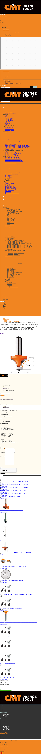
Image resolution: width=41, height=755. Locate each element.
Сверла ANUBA (8, 168)
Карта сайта (5, 716)
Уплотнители (7, 180)
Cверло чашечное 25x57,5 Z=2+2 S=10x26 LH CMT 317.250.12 (11, 510)
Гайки (6, 116)
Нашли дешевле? (6, 388)
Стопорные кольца (8, 123)
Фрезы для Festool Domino (9, 186)
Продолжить (3, 473)
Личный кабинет (6, 726)
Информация (6, 199)
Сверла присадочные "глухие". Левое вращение (13, 160)
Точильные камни (8, 179)
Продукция (6, 107)
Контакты (4, 308)
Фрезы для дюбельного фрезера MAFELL (12, 189)
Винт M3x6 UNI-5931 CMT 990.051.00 (7, 649)
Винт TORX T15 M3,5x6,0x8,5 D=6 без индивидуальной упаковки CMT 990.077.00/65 (16, 594)
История (6, 297)
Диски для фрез (7, 182)
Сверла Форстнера (8, 170)
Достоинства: (2, 452)
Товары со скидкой (6, 722)
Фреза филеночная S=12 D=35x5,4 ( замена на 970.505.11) (10, 478)
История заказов (6, 727)
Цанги (6, 135)
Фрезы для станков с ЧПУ (9, 190)
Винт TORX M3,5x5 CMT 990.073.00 (7, 677)
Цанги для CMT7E (8, 136)
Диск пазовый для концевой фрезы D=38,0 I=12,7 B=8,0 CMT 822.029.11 (13, 566)
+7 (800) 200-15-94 (6, 30)
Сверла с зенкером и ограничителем (11, 174)
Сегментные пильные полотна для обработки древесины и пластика (17, 146)
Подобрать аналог (3, 483)
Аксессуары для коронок (9, 127)
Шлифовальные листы (9, 149)
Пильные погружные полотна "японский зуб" (13, 141)
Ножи (6, 151)
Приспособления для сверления (10, 154)
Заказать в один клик (4, 396)
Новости (4, 307)
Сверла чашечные (8, 165)
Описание (4, 406)
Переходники (7, 134)
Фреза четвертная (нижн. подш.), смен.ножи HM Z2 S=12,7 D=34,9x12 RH (14, 487)
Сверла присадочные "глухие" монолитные (13, 159)
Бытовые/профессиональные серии (11, 109)
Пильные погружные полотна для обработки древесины (15, 142)
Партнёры (4, 721)
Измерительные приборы (9, 125)
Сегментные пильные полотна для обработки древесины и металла (17, 145)
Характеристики (6, 407)
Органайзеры (7, 185)
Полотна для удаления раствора (10, 144)
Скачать (6, 298)
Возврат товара (5, 715)
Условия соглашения (6, 709)
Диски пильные (5, 108)
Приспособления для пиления (10, 152)
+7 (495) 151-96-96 (6, 29)
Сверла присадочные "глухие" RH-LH (12, 157)
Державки (9, 232)
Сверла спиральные (8, 175)
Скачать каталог (7, 205)
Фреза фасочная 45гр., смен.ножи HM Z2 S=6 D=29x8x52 (10, 496)
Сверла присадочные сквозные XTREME (14, 263)
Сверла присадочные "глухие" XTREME (12, 158)
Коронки (4, 126)
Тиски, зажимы (7, 178)
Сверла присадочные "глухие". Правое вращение (14, 161)
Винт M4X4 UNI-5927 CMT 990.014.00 (7, 663)
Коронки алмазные (8, 128)
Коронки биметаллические (9, 129)
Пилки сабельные (8, 139)
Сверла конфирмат (8, 173)
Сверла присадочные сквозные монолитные (15, 264)
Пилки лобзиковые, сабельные (8, 137)
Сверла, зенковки (6, 166)
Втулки (6, 132)
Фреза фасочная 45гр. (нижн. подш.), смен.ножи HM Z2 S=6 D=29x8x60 (13, 493)
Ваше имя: (2, 448)
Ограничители (7, 184)
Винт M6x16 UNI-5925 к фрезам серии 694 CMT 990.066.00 (11, 608)
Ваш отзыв (2, 464)
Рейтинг (1, 466)
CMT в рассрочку (6, 294)
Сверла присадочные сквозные (12, 262)
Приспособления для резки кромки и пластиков (13, 153)
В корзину (2, 395)
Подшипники (7, 121)
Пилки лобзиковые (8, 138)
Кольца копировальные (9, 118)
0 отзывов (2, 333)
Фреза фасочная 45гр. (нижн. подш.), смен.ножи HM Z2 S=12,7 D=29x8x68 (14, 481)
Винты (6, 115)
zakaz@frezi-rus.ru (3, 749)
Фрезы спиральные (10, 293)
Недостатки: (2, 456)
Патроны (8, 233)
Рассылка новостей (6, 729)
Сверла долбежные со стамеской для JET (12, 172)
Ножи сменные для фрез (9, 183)
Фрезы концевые (8, 192)
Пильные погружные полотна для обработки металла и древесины (17, 143)
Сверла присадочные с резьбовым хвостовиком (13, 162)
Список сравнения (8, 312)
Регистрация (7, 73)
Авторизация (7, 74)
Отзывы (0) (5, 408)
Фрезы (4, 181)
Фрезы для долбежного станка (10, 188)
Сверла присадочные (6, 156)
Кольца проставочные (9, 120)
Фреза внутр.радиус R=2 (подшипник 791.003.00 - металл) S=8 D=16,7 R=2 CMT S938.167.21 (17, 552)
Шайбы (6, 124)
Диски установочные (8, 110)
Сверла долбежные (8, 171)
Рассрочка (4, 306)
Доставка (6, 296)
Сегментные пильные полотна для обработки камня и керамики (16, 147)
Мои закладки (5, 728)
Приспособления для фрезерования (11, 155)
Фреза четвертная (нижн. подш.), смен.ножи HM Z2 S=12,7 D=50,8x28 (13, 490)
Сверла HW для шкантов (9, 169)
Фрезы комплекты (8, 191)
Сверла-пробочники (8, 177)
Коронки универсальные (9, 130)
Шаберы (6, 148)
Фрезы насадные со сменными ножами (12, 193)
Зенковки (6, 167)
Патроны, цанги (5, 131)
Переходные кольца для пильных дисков (12, 111)
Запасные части (5, 114)
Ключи (6, 117)
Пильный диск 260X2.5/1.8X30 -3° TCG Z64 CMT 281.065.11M (11, 580)
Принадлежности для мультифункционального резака (12, 140)
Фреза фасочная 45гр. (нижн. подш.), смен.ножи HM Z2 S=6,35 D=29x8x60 (14, 484)
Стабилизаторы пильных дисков (11, 113)
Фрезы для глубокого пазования (10, 187)
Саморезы (6, 122)
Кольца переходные (8, 119)
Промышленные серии (9, 112)
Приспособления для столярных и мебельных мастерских (13, 150)
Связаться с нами (6, 714)
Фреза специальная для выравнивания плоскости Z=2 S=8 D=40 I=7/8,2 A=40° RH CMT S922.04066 (18, 622)
